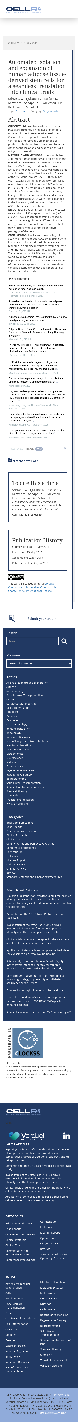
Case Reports (14, 827)
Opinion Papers (15, 864)
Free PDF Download (25, 461)
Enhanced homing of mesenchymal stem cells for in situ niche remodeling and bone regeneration (36, 380)
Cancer (10, 699)
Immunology (13, 733)
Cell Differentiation (17, 707)
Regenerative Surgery (19, 774)
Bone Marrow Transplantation (24, 695)
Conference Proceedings (21, 847)
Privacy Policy (62, 1394)
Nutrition (11, 762)
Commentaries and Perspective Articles (30, 843)
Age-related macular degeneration (27, 682)
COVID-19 (12, 712)
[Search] (64, 641)
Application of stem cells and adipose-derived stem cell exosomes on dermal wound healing (37, 952)
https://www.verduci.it (52, 1413)
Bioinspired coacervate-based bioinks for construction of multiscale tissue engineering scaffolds (37, 432)
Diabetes (11, 716)
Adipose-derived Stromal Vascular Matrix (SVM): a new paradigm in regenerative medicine (38, 319)
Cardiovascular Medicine (21, 703)
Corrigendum (14, 852)
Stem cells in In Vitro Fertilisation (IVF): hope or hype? (38, 1012)
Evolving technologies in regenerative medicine (35, 990)
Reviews (11, 872)
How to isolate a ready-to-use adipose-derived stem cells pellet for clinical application (36, 287)
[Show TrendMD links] (64, 448)
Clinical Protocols (16, 835)
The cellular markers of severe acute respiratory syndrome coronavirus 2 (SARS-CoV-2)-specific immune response (35, 1001)
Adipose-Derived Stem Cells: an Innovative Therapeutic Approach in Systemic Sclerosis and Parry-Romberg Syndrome (38, 332)
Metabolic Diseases (18, 749)
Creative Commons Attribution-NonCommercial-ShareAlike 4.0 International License (32, 587)
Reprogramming (16, 778)
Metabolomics (14, 753)
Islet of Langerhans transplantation (27, 741)
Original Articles (52, 111)
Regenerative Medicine (20, 770)
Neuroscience (14, 758)
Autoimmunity (15, 691)
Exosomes (12, 720)
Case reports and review (21, 831)
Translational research (20, 799)
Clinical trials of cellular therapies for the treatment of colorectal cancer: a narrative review (37, 941)
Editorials (12, 856)
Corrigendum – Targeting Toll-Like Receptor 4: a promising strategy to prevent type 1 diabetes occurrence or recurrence (35, 979)
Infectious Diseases (18, 737)
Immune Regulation (18, 728)
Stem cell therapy (17, 791)
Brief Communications (19, 822)
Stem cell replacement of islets (25, 787)
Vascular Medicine (17, 803)
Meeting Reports (16, 860)
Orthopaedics (14, 766)
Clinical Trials (14, 839)
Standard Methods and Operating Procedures (34, 877)
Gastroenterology (16, 724)
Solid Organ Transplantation (23, 783)
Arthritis (11, 687)
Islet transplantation (18, 745)
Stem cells (22, 111)
